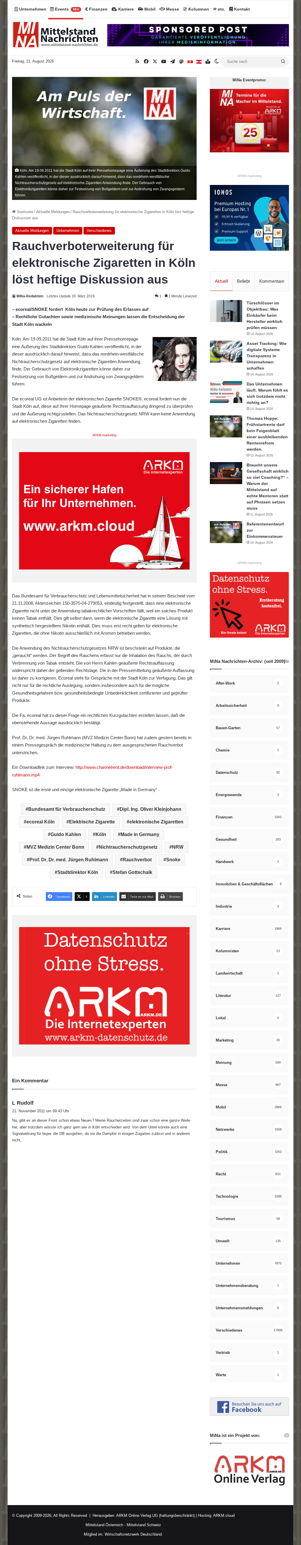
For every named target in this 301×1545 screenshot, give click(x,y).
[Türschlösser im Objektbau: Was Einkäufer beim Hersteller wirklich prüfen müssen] (226, 311)
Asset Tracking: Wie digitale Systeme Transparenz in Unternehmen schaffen (267, 355)
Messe (172, 9)
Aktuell (221, 281)
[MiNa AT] (199, 62)
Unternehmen (32, 9)
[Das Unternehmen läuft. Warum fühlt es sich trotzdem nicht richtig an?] (226, 392)
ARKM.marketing (104, 435)
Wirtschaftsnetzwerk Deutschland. (134, 1534)
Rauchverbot (137, 859)
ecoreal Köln (40, 821)
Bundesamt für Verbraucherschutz (66, 809)
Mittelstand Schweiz (144, 1525)
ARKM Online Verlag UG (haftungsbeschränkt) (155, 1515)
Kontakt (241, 9)
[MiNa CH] (190, 62)
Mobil (149, 9)
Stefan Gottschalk (132, 872)
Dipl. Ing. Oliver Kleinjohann (150, 809)
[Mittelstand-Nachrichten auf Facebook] (249, 1414)
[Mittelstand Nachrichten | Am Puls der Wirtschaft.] (55, 37)
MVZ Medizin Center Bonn (55, 847)
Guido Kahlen (66, 834)
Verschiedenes (99, 230)
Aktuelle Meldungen (53, 212)
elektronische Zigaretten (156, 821)
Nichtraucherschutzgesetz (128, 847)
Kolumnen (198, 9)
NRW (177, 847)
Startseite (24, 212)
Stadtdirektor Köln (77, 872)
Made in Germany (140, 834)
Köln (101, 834)
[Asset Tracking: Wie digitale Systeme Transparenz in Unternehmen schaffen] (226, 352)
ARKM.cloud (223, 1515)
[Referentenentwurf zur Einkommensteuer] (226, 532)
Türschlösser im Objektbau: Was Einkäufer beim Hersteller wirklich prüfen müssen (264, 315)
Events (66, 9)
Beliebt (243, 281)
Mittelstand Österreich (104, 1525)
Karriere (125, 9)
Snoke (173, 859)
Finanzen (98, 9)
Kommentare (271, 281)
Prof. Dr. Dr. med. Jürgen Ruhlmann (68, 859)
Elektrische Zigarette (92, 821)
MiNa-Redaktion (29, 296)
